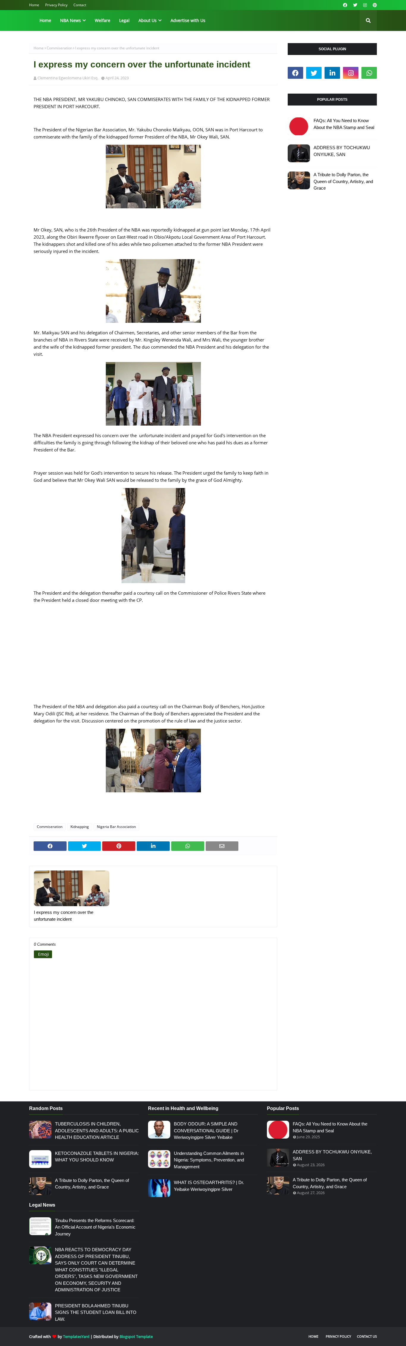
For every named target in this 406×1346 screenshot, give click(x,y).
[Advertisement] (153, 656)
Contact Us (367, 1336)
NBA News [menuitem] (70, 20)
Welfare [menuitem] (102, 20)
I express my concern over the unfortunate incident (63, 916)
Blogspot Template (136, 1336)
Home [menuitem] (45, 20)
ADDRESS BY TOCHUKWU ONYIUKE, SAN (342, 151)
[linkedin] (332, 73)
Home (34, 4)
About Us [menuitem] (148, 20)
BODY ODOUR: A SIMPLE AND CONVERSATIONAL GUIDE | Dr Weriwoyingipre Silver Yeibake (206, 1130)
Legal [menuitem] (124, 20)
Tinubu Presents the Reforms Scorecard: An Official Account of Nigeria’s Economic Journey (95, 1227)
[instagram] (365, 5)
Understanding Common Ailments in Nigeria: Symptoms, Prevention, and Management (209, 1160)
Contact (79, 4)
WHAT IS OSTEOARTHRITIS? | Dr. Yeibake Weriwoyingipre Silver (209, 1186)
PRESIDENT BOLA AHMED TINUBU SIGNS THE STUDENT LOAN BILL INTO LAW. (95, 1312)
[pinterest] (374, 5)
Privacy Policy (56, 4)
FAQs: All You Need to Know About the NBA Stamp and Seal (344, 124)
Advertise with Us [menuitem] (188, 20)
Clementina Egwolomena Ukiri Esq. (67, 78)
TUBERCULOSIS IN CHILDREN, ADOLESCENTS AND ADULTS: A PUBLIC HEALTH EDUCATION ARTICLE (97, 1130)
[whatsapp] (369, 73)
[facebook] (345, 5)
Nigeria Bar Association (116, 826)
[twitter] (355, 5)
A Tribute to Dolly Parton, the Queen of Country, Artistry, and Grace (343, 181)
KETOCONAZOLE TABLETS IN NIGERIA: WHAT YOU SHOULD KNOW (97, 1157)
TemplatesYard (76, 1336)
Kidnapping (79, 826)
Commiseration (59, 48)
